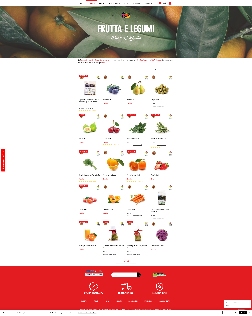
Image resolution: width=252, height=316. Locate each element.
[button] (156, 2)
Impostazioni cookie (230, 313)
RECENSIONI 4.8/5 (3, 160)
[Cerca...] (139, 275)
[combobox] (163, 70)
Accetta (243, 313)
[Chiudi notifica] (249, 301)
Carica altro (126, 261)
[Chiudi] (249, 312)
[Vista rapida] (114, 86)
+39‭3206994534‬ (145, 309)
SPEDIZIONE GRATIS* (89, 108)
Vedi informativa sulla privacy (87, 313)
